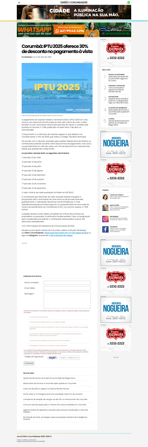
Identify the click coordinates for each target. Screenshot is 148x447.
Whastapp (129, 2)
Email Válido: (29, 288)
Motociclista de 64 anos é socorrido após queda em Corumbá (49, 383)
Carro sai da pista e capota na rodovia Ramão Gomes (46, 388)
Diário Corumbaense (74, 2)
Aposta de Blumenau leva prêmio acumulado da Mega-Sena (49, 378)
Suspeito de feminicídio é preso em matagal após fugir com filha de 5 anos (118, 100)
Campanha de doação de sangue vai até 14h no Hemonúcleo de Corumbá (55, 399)
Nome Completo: (31, 282)
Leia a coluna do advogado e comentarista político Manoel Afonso (119, 208)
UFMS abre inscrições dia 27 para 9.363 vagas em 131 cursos (118, 78)
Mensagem (29, 294)
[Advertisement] (57, 258)
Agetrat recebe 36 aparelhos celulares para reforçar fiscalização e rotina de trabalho (55, 411)
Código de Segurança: (33, 356)
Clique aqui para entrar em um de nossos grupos (66, 232)
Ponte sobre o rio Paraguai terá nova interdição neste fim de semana (52, 394)
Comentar (29, 363)
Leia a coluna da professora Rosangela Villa (119, 197)
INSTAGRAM (114, 216)
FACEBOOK (113, 227)
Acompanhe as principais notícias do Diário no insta (119, 219)
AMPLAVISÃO (114, 205)
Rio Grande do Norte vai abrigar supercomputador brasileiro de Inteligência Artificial (55, 418)
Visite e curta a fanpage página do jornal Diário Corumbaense (118, 230)
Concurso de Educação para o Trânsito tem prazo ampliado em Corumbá (54, 404)
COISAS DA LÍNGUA (116, 195)
